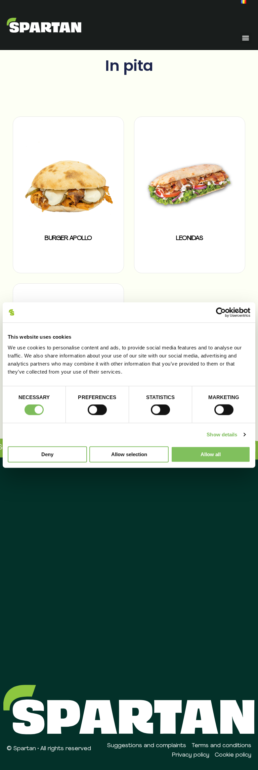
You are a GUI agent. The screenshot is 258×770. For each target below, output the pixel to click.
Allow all (211, 454)
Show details (222, 434)
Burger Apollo (68, 239)
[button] (245, 37)
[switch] (97, 409)
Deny (47, 454)
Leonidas (189, 239)
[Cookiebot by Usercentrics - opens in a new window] (220, 312)
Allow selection (129, 454)
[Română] (243, 2)
